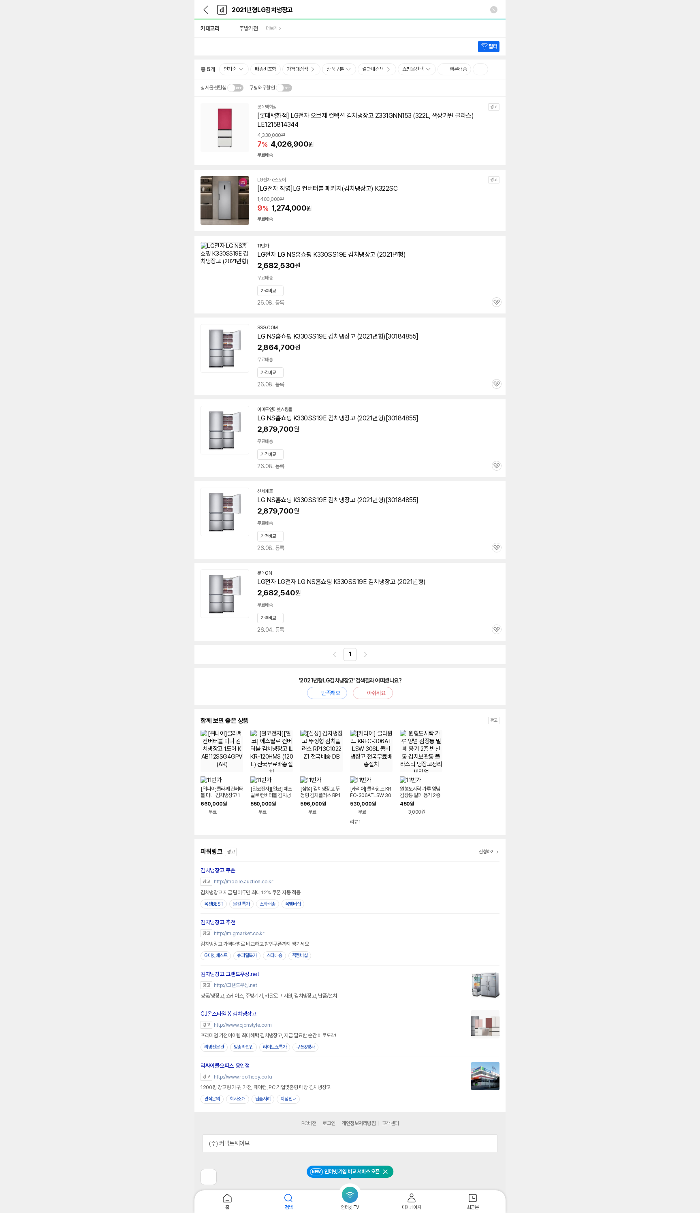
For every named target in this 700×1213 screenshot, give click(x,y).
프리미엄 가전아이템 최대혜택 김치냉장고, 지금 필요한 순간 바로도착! (268, 1035)
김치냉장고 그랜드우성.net (230, 974)
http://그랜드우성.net (235, 985)
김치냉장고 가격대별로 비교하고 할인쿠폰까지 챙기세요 (255, 944)
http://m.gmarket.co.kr (239, 933)
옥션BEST (213, 904)
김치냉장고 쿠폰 (218, 870)
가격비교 (268, 291)
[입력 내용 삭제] (493, 9)
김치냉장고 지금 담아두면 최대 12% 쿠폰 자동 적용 (250, 892)
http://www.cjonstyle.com (242, 1025)
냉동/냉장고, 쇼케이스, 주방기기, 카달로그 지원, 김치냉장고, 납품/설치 (269, 996)
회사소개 (237, 1099)
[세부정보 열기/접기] (488, 1143)
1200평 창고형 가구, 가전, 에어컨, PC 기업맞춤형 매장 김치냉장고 (266, 1087)
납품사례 (263, 1099)
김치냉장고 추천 (218, 922)
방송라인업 (244, 1047)
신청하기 (487, 852)
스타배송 (267, 904)
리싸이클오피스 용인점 (225, 1065)
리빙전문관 (214, 1047)
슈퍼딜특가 (247, 955)
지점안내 (288, 1099)
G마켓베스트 (215, 955)
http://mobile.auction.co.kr (243, 881)
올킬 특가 (241, 904)
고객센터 (390, 1123)
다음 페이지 (365, 654)
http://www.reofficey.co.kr (243, 1077)
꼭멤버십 (293, 904)
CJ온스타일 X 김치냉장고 (228, 1013)
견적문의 (212, 1099)
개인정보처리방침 (358, 1123)
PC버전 (308, 1123)
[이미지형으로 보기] (480, 69)
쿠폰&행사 (305, 1047)
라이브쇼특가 (274, 1047)
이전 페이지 (334, 654)
